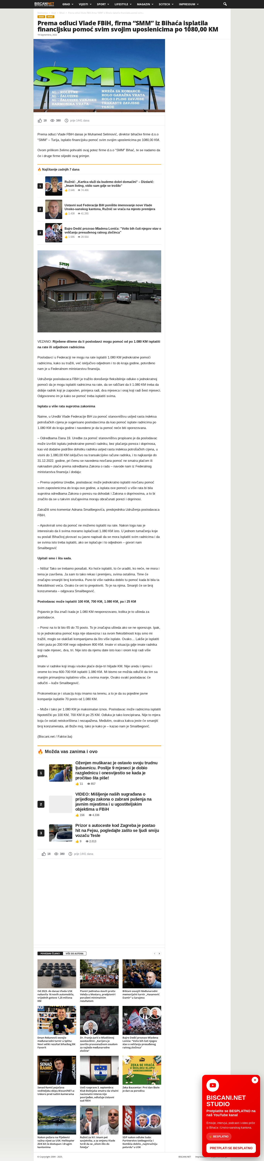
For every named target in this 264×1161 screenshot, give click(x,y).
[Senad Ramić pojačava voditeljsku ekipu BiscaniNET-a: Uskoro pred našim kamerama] (56, 1070)
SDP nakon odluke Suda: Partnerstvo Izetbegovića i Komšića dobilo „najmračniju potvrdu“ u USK (140, 1142)
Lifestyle (121, 4)
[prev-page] (155, 954)
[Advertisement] (99, 901)
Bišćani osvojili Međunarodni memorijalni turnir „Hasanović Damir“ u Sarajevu (141, 994)
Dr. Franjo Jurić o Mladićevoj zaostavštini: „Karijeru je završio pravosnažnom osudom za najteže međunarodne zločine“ (99, 1044)
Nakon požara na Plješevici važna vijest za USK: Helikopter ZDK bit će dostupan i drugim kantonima (55, 1142)
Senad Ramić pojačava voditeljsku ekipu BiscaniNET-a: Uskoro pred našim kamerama (56, 1091)
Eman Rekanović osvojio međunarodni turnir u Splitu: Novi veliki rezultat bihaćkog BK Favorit (56, 1042)
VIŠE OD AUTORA (74, 953)
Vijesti (83, 4)
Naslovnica (42, 12)
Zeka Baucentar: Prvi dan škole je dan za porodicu (141, 1089)
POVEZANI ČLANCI (50, 953)
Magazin (143, 4)
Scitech (164, 4)
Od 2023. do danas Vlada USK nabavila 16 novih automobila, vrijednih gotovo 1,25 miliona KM (55, 996)
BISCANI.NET (185, 1156)
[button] (225, 4)
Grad (66, 4)
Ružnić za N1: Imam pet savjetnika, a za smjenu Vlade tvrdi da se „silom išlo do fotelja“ (97, 1142)
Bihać (62, 12)
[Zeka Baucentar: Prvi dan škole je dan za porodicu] (142, 1070)
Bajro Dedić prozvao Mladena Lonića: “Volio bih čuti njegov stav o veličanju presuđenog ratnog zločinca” (140, 1042)
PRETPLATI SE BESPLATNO (231, 1148)
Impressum (187, 4)
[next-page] (159, 954)
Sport (101, 4)
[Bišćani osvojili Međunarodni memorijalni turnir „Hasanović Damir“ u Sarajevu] (142, 973)
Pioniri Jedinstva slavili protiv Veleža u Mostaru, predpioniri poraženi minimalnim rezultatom (98, 996)
